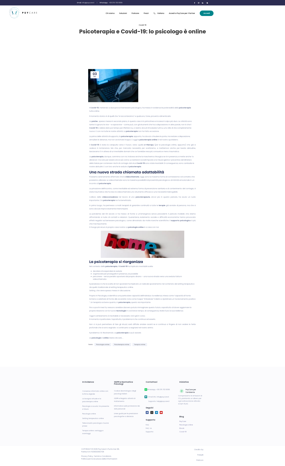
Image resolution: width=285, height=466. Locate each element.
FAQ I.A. (149, 428)
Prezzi (146, 13)
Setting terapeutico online (93, 418)
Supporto (149, 431)
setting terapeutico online (122, 287)
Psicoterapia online (121, 344)
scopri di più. (183, 404)
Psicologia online (102, 344)
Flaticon (199, 460)
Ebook (181, 428)
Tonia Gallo (144, 39)
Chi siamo (110, 13)
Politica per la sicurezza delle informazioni (99, 459)
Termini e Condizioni (102, 456)
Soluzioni (123, 13)
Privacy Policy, (87, 456)
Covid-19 (142, 25)
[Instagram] (151, 412)
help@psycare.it (163, 401)
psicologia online (168, 145)
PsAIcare (135, 13)
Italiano (160, 13)
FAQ (147, 425)
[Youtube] (161, 412)
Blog (181, 416)
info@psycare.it (88, 3)
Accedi (207, 13)
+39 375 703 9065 (115, 3)
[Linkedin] (156, 412)
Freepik (200, 455)
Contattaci (151, 382)
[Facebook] (147, 412)
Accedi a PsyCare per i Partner (182, 13)
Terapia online (139, 344)
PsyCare (182, 421)
